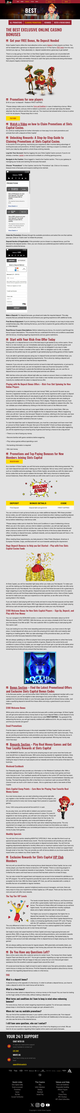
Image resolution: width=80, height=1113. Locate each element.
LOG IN (66, 1)
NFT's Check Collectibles (63, 1099)
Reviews (37, 1)
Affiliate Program (63, 1089)
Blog (40, 1084)
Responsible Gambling (62, 1087)
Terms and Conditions (39, 106)
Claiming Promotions (33, 22)
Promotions (27, 1)
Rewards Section (20, 744)
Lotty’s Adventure (40, 1087)
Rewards (47, 22)
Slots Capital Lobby (17, 1084)
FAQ (62, 1092)
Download (40, 1092)
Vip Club (32, 1)
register (21, 155)
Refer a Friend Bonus (62, 22)
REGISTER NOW (14, 461)
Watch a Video (18, 124)
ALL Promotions (16, 22)
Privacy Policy (63, 1094)
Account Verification (17, 1097)
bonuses (50, 45)
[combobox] (50, 1)
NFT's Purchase (62, 1097)
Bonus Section (18, 687)
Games (18, 1)
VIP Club (58, 857)
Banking (22, 1)
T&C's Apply (60, 47)
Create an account (17, 1087)
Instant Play (40, 1094)
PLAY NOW (13, 118)
